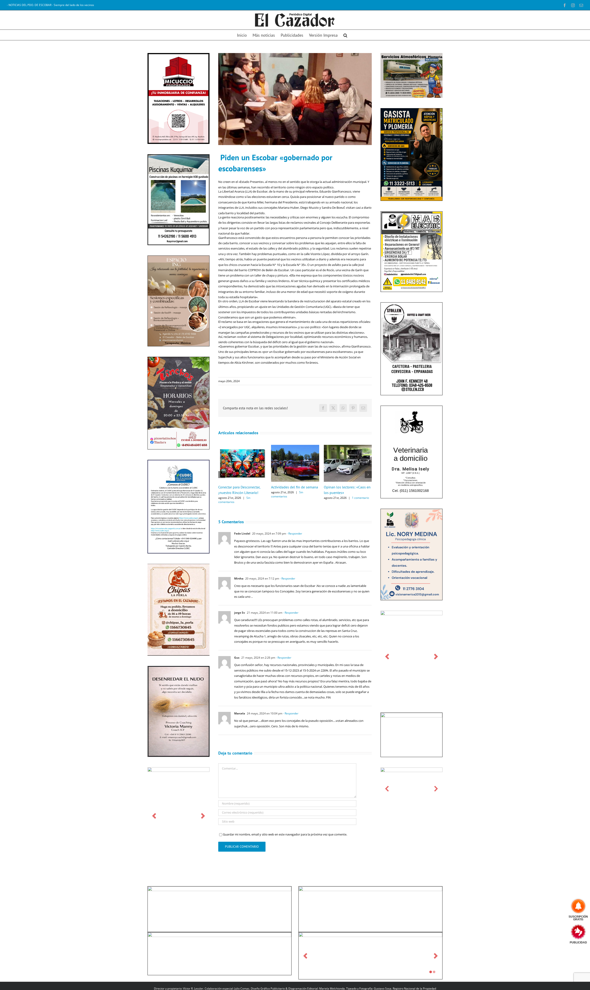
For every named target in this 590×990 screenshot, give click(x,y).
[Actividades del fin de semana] (295, 447)
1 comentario (360, 498)
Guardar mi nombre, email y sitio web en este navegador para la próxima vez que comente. (285, 834)
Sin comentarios (234, 500)
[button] (345, 35)
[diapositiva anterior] (154, 815)
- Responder (294, 533)
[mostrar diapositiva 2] (434, 972)
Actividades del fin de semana (294, 487)
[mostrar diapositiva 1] (430, 972)
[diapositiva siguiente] (203, 815)
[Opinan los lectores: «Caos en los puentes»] (348, 447)
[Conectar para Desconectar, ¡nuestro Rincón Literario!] (242, 447)
